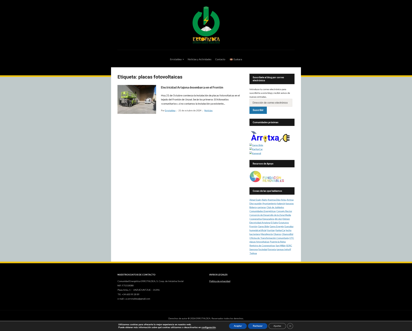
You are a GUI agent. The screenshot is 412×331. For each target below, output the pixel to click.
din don (278, 218)
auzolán (258, 203)
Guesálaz (288, 226)
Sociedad (262, 249)
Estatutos (284, 222)
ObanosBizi (287, 234)
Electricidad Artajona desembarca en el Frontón (192, 87)
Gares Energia (277, 226)
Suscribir (258, 110)
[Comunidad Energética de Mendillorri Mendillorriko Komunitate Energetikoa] (255, 153)
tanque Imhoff (283, 249)
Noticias (208, 110)
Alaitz (264, 199)
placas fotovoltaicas (259, 241)
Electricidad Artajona (259, 222)
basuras (290, 203)
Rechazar (257, 325)
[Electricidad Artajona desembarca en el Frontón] (136, 99)
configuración (208, 327)
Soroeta (272, 249)
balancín (281, 203)
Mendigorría (267, 234)
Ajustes (277, 325)
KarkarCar (280, 230)
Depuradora (268, 218)
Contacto (220, 59)
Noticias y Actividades (199, 59)
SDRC (289, 245)
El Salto (274, 222)
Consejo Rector (284, 211)
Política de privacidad (219, 281)
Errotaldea (176, 59)
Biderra (253, 207)
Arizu (283, 199)
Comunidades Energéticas (262, 211)
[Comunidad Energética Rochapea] (272, 135)
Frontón (253, 226)
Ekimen (286, 218)
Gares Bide (263, 226)
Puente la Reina (278, 241)
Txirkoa (253, 253)
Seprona (253, 249)
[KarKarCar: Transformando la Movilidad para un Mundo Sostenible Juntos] (256, 149)
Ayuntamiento (269, 203)
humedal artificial (257, 230)
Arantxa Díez (274, 199)
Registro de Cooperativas (262, 245)
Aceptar (238, 325)
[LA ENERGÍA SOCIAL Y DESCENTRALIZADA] (256, 144)
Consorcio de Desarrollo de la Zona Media (270, 215)
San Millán (281, 245)
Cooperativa (255, 218)
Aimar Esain (255, 199)
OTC (291, 238)
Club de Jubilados (275, 207)
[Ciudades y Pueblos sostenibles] (266, 176)
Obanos (277, 234)
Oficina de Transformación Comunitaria (269, 238)
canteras (261, 207)
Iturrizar (271, 230)
